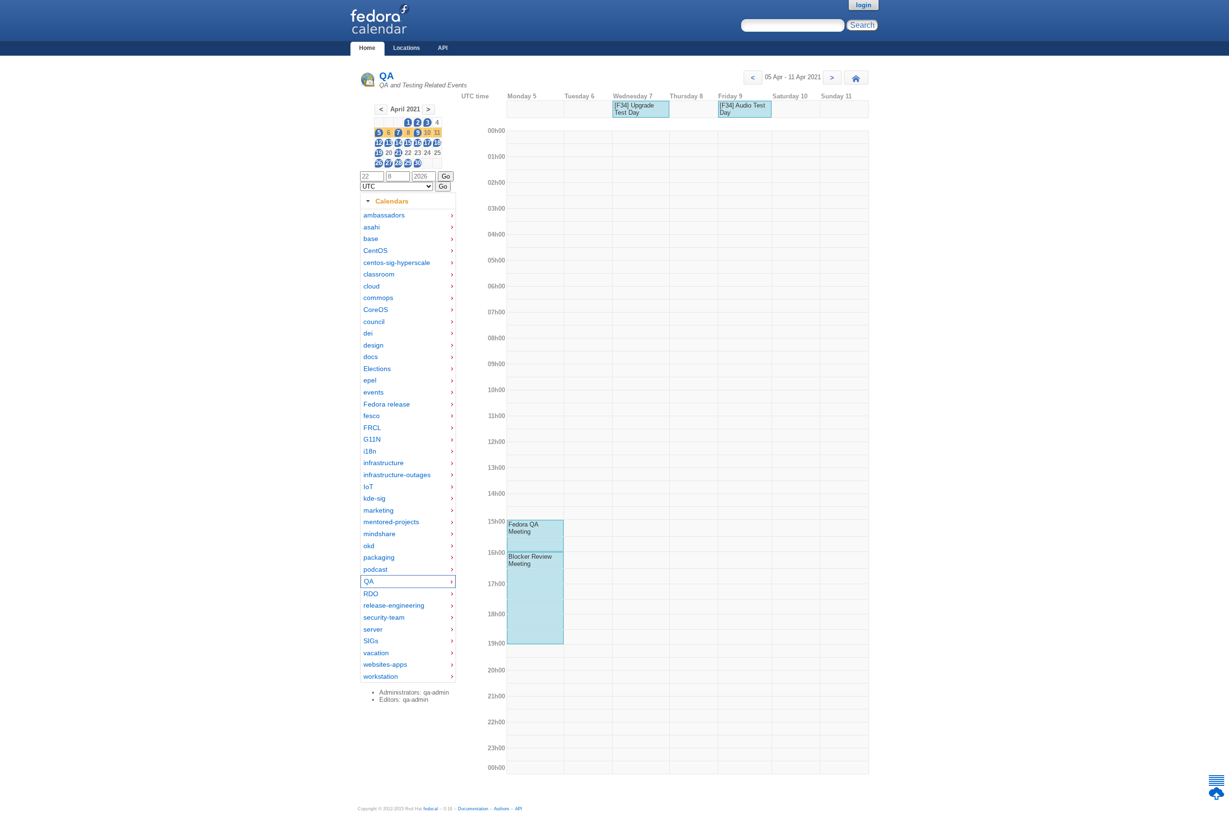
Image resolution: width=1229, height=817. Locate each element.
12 (378, 142)
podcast (375, 569)
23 (417, 152)
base (370, 238)
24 (427, 152)
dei (368, 333)
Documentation (473, 808)
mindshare (379, 534)
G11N (372, 439)
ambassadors (384, 215)
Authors (501, 808)
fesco (371, 416)
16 (417, 142)
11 (437, 132)
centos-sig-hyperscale (396, 262)
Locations (406, 48)
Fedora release (386, 404)
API (442, 48)
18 (437, 142)
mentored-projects (391, 522)
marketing (378, 510)
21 (398, 152)
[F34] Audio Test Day (742, 109)
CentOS (375, 250)
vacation (376, 653)
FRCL (372, 428)
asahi (371, 227)
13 (389, 142)
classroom (379, 274)
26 (378, 163)
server (373, 629)
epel (369, 380)
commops (378, 297)
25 (437, 152)
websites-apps (385, 664)
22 (408, 152)
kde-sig (374, 498)
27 (389, 163)
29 (408, 163)
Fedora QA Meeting (523, 528)
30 (417, 163)
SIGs (370, 641)
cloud (371, 286)
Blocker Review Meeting (530, 560)
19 (378, 152)
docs (370, 356)
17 (427, 142)
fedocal (430, 808)
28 (398, 163)
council (374, 321)
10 (427, 132)
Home (367, 48)
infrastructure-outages (397, 475)
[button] (753, 77)
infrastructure (383, 463)
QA (386, 76)
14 (398, 142)
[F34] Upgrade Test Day (634, 109)
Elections (377, 368)
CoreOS (375, 309)
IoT (368, 487)
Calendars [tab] (392, 201)
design (373, 345)
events (373, 392)
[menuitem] (408, 215)
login (863, 5)
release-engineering (393, 605)
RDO (370, 594)
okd (368, 546)
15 (408, 142)
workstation (380, 676)
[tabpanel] (408, 446)
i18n (369, 451)
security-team (384, 617)
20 (389, 152)
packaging (379, 557)
